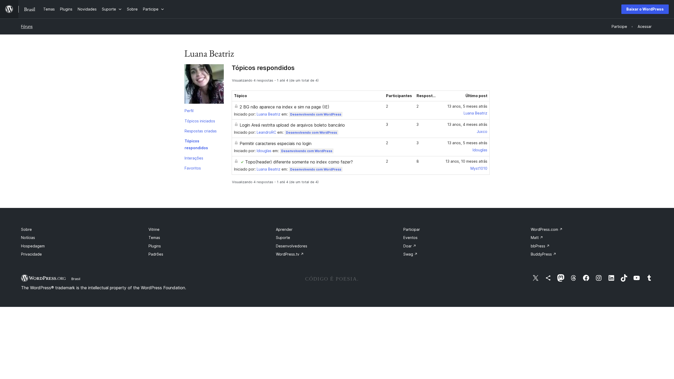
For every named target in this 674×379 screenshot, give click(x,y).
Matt (537, 237)
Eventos (410, 237)
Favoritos (193, 168)
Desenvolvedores (291, 246)
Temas (154, 237)
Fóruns (27, 26)
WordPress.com (547, 229)
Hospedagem (33, 246)
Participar (411, 229)
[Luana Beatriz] (204, 85)
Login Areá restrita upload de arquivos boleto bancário (292, 125)
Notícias (28, 237)
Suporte (283, 237)
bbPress (540, 246)
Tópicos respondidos (196, 144)
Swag (410, 254)
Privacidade (31, 254)
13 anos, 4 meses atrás (467, 124)
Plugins (154, 246)
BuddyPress (543, 254)
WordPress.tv (290, 254)
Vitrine (154, 229)
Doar (409, 246)
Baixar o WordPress (645, 9)
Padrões (155, 254)
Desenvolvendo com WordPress (315, 114)
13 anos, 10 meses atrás (466, 161)
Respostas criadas (201, 131)
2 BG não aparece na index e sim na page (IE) (284, 106)
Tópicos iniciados (200, 121)
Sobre (26, 229)
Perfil (189, 110)
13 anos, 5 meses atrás (467, 106)
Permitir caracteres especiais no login (275, 143)
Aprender (284, 229)
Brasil (75, 279)
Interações (194, 158)
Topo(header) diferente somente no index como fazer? (299, 161)
